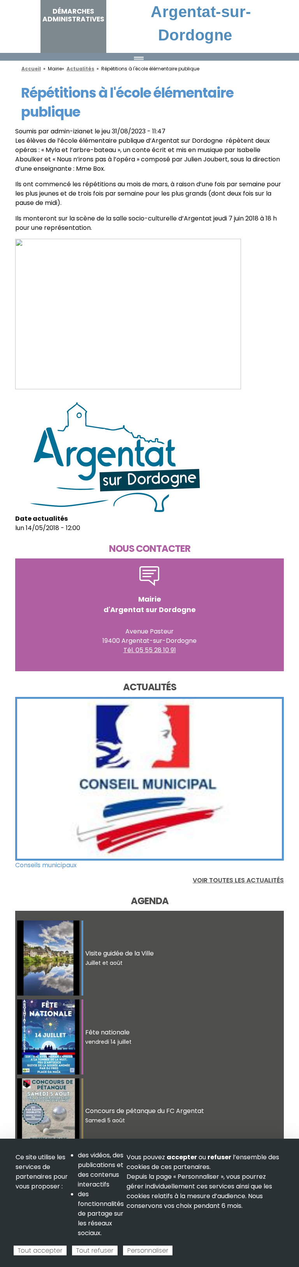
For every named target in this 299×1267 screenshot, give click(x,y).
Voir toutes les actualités (238, 880)
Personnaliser (147, 1250)
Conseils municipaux (46, 865)
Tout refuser (94, 1250)
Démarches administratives (73, 15)
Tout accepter (40, 1250)
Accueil (31, 68)
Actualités (80, 68)
